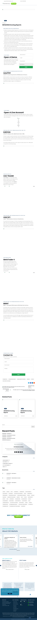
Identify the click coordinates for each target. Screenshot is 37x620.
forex (25, 493)
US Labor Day (31, 504)
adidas (4, 491)
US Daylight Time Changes (23, 504)
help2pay (32, 495)
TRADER (15, 181)
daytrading (11, 493)
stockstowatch (18, 500)
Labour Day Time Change (11, 497)
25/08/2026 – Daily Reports (6, 433)
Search (3, 424)
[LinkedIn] (32, 383)
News (4, 466)
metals (25, 497)
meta (22, 497)
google (28, 495)
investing (4, 497)
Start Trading (13, 3)
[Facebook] (30, 383)
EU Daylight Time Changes (18, 493)
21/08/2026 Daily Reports (6, 439)
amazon (8, 491)
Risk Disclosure (15, 602)
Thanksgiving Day (6, 502)
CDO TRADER (5, 177)
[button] (0, 565)
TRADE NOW (18, 516)
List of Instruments (6, 465)
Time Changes (21, 502)
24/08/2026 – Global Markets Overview (8, 435)
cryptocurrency (28, 491)
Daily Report (5, 461)
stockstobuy (11, 500)
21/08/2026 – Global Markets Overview (8, 438)
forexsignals (29, 493)
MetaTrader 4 (30, 497)
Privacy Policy (15, 601)
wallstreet (23, 506)
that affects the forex (14, 502)
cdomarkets (16, 491)
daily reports (5, 493)
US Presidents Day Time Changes (15, 506)
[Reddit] (34, 383)
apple (11, 491)
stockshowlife (5, 500)
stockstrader (24, 500)
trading (30, 502)
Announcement (5, 460)
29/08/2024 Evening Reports (9, 411)
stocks (32, 379)
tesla (29, 500)
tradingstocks (5, 504)
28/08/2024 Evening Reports (26, 411)
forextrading (5, 495)
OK (9, 593)
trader (26, 502)
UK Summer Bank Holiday (13, 504)
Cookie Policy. (15, 591)
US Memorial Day (5, 506)
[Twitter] (28, 383)
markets (28, 379)
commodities (5, 379)
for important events (12, 379)
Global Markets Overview (21, 379)
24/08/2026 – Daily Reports (6, 436)
